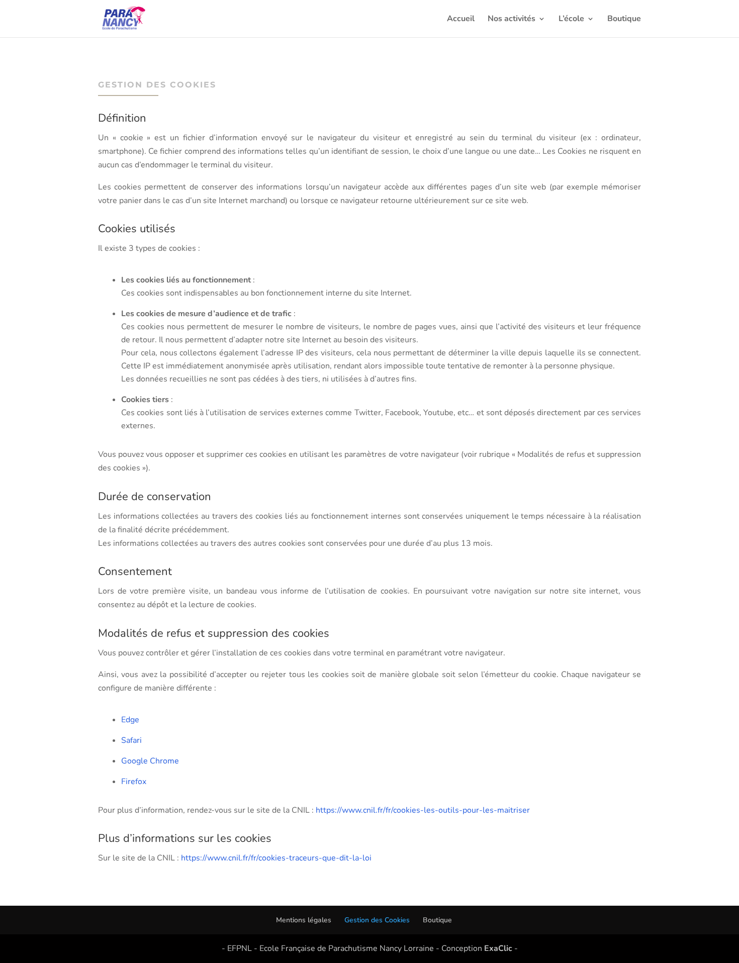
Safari (131, 740)
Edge (130, 719)
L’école (571, 19)
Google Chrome (150, 760)
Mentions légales (303, 920)
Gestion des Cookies (377, 920)
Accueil (461, 19)
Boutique (624, 19)
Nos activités (511, 19)
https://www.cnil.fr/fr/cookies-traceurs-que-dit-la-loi (276, 857)
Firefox (133, 781)
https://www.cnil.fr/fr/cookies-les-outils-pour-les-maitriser (423, 810)
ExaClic (498, 948)
